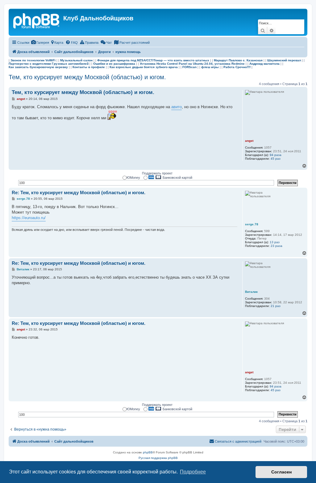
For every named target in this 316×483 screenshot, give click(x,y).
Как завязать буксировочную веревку (38, 67)
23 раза (276, 246)
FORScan (189, 67)
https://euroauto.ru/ (29, 217)
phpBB (148, 452)
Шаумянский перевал (284, 60)
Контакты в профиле (89, 67)
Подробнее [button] (193, 471)
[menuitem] (40, 42)
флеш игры (210, 67)
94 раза (275, 155)
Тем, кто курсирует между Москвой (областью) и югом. (87, 77)
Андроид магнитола (264, 63)
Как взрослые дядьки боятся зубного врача (144, 67)
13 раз (275, 242)
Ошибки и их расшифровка (114, 63)
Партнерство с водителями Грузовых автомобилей (49, 63)
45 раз (276, 158)
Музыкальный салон (76, 60)
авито (176, 106)
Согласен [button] (281, 471)
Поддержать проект (157, 173)
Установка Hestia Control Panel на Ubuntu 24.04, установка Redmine (192, 63)
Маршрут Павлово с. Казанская (238, 60)
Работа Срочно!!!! (237, 67)
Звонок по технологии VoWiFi (33, 60)
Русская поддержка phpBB (158, 458)
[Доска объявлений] (36, 20)
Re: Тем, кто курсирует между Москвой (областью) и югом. (78, 192)
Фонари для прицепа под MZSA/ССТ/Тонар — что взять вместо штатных (153, 60)
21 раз (276, 306)
